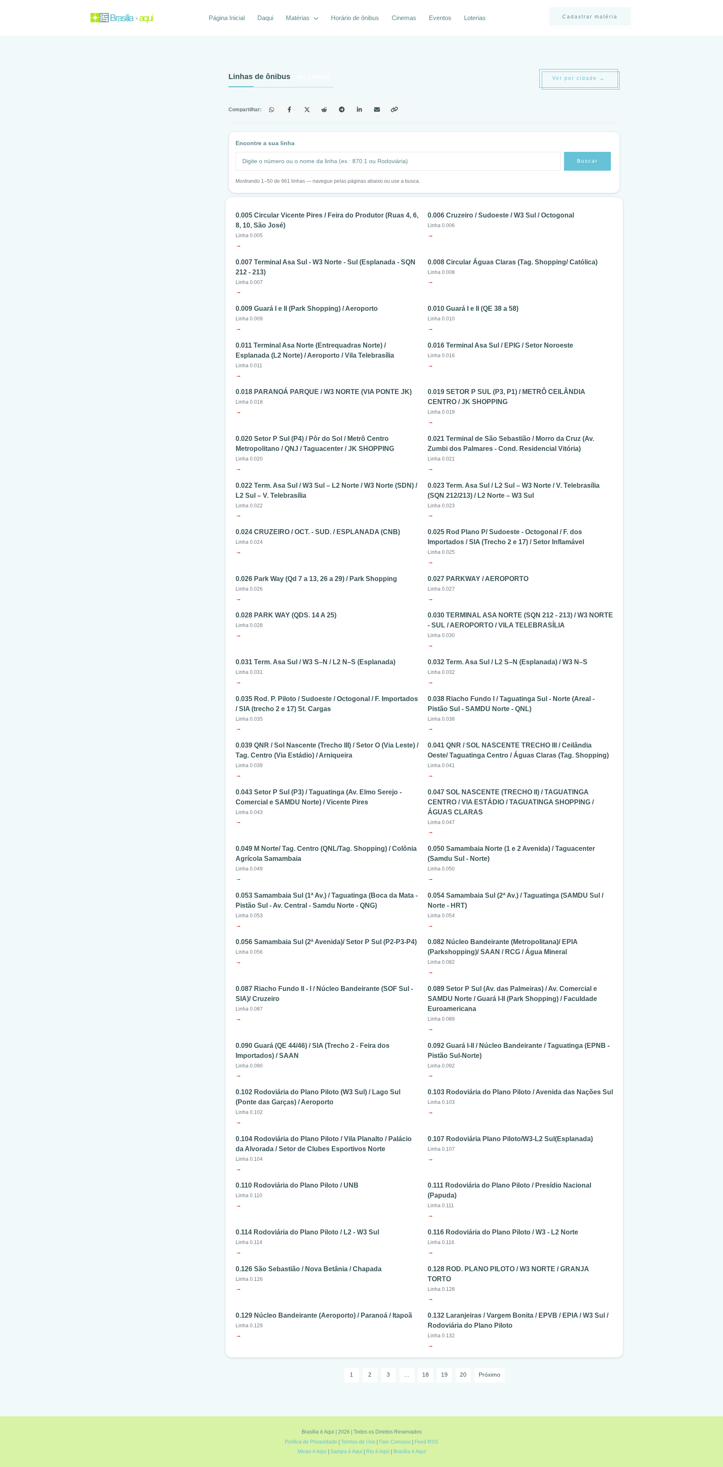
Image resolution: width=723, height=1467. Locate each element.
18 (425, 1374)
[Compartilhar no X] (307, 109)
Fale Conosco (395, 1442)
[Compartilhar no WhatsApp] (272, 109)
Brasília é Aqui (409, 1451)
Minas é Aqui (312, 1451)
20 (463, 1374)
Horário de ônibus (355, 17)
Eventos (440, 17)
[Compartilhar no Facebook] (289, 109)
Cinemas (404, 17)
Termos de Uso (358, 1442)
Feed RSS (426, 1442)
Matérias (298, 17)
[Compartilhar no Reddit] (325, 109)
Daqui (265, 17)
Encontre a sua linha (265, 143)
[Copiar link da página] (395, 109)
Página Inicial (227, 17)
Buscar (587, 161)
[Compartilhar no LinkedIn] (360, 109)
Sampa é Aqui (346, 1451)
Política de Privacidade (311, 1442)
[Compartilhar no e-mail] (377, 109)
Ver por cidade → (578, 78)
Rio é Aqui (378, 1451)
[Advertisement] (153, 131)
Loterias (475, 17)
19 (444, 1374)
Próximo (489, 1374)
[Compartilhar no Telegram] (342, 109)
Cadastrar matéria (590, 16)
